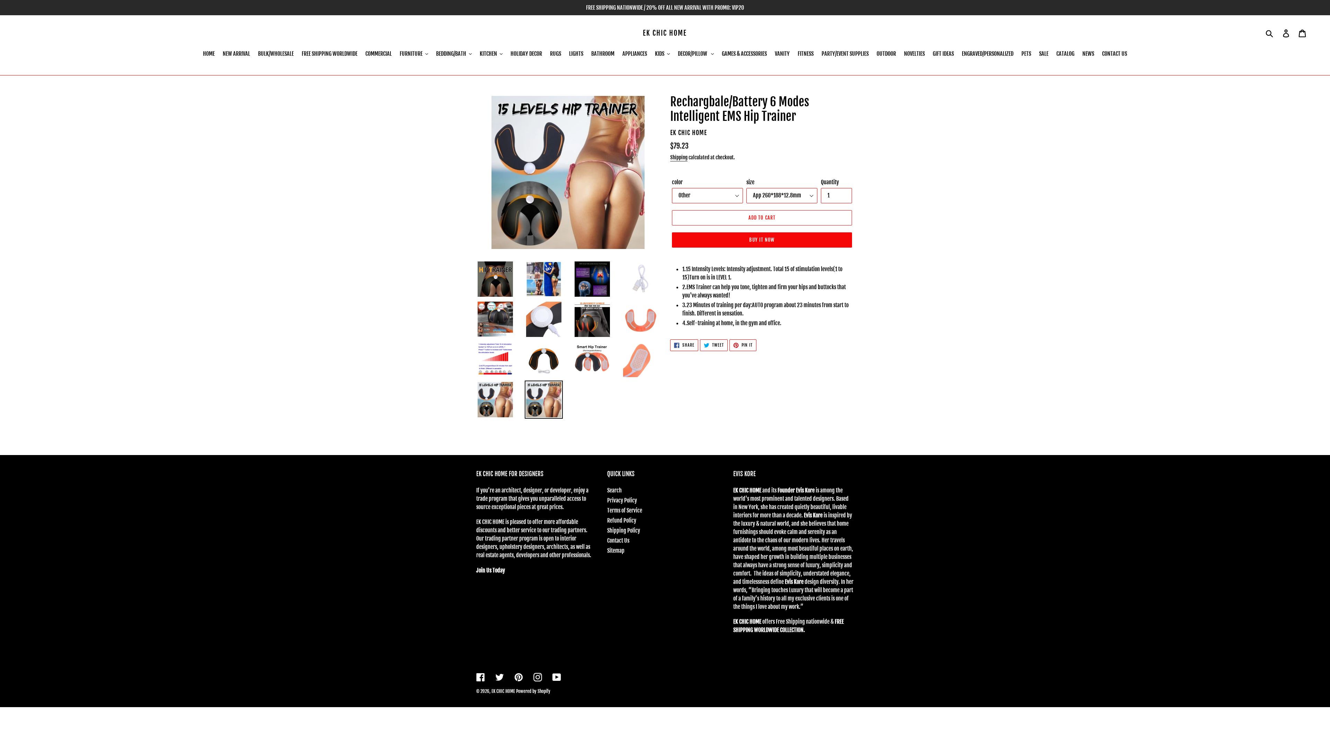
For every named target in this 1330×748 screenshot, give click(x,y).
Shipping (679, 157)
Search (614, 490)
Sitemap (615, 550)
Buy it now (761, 240)
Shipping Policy (623, 530)
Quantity (830, 182)
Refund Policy (621, 520)
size (750, 182)
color (677, 182)
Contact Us (618, 540)
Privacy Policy (622, 500)
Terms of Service (624, 510)
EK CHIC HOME (665, 33)
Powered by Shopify (533, 691)
